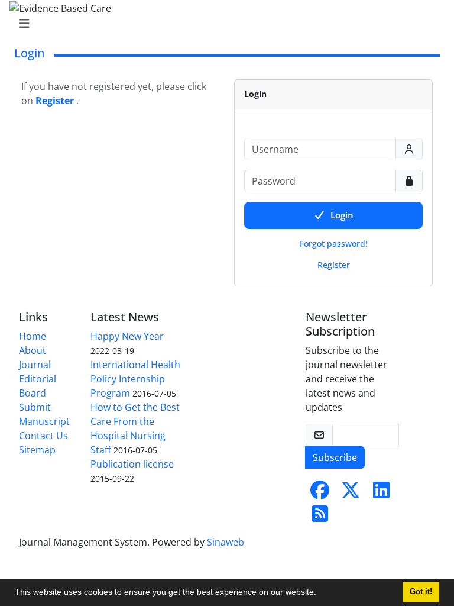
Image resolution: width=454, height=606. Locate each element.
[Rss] (320, 517)
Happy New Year (127, 336)
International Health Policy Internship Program (135, 378)
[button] (320, 593)
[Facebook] (320, 493)
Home (32, 336)
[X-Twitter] (350, 493)
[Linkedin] (381, 493)
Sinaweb (225, 542)
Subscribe (335, 457)
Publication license (132, 463)
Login (342, 215)
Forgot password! (334, 243)
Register (333, 264)
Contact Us (43, 435)
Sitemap (37, 449)
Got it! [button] (421, 592)
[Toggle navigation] (223, 23)
